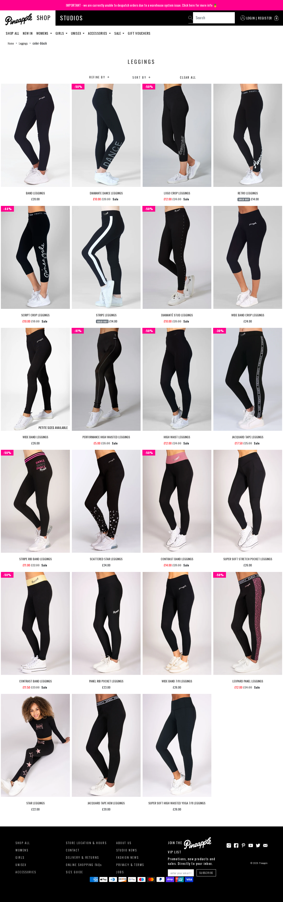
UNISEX (21, 864)
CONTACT (72, 850)
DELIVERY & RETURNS (82, 857)
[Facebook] (236, 845)
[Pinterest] (243, 845)
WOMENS (22, 850)
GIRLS (20, 857)
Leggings (23, 43)
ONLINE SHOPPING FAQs (84, 864)
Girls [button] (60, 33)
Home (11, 43)
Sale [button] (118, 33)
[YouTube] (251, 845)
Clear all (188, 77)
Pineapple (263, 863)
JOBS (120, 872)
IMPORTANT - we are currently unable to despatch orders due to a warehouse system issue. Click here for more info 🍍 (141, 5)
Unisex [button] (76, 33)
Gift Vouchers (139, 33)
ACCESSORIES (25, 872)
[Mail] (265, 845)
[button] (276, 17)
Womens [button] (42, 33)
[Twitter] (258, 845)
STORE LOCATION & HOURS (86, 843)
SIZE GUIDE (74, 872)
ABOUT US (124, 843)
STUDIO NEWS (126, 850)
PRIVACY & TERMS (130, 864)
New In (28, 33)
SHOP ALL (22, 843)
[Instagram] (229, 845)
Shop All (12, 33)
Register (265, 17)
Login (250, 17)
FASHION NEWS (127, 857)
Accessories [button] (98, 33)
